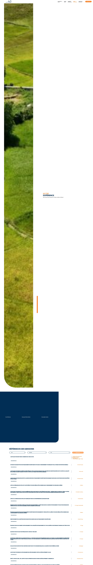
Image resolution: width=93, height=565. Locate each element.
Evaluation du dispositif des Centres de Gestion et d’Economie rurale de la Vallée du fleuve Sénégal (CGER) (34, 546)
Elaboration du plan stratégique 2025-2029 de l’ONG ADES (23, 531)
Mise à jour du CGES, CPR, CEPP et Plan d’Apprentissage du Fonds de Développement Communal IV (32, 558)
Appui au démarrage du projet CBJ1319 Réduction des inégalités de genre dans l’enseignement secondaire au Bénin (36, 485)
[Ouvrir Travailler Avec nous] (82, 1)
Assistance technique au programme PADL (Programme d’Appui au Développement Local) (30, 552)
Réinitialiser (78, 452)
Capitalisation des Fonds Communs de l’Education (22, 456)
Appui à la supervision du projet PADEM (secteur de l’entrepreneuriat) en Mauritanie (29, 498)
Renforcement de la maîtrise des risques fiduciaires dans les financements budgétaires (30, 519)
